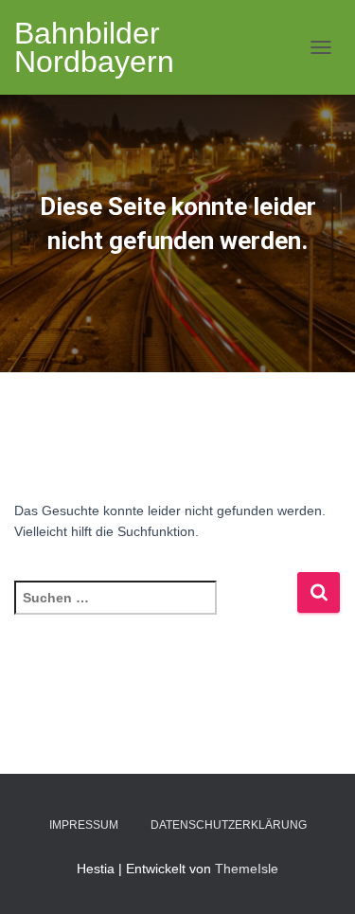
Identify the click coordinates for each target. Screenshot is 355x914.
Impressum (83, 825)
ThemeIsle (246, 868)
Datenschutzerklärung (229, 825)
